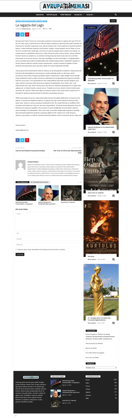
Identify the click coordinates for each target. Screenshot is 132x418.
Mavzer (88, 348)
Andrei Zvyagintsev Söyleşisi (94, 334)
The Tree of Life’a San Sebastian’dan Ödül (67, 152)
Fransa (88, 386)
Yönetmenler (65, 15)
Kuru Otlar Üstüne (91, 353)
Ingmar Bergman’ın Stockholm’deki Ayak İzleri (47, 203)
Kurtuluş (91, 256)
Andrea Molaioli (30, 21)
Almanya (88, 395)
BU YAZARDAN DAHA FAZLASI (39, 182)
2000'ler (24, 19)
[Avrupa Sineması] (66, 6)
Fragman (101, 352)
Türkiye (88, 389)
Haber (87, 383)
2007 (29, 19)
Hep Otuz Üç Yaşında (68, 202)
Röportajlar (52, 15)
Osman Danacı (26, 29)
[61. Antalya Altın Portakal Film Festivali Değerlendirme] (101, 292)
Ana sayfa (18, 19)
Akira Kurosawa (90, 343)
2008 (87, 398)
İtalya (44, 21)
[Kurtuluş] (101, 228)
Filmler (97, 357)
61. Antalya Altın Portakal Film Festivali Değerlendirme (99, 319)
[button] (115, 14)
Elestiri (39, 21)
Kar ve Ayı (89, 357)
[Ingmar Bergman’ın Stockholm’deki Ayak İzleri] (48, 193)
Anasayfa (40, 15)
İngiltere (88, 392)
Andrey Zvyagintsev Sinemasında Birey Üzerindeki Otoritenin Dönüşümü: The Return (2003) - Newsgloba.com (100, 336)
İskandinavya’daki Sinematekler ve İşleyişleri (24, 203)
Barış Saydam (92, 83)
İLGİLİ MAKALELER (22, 182)
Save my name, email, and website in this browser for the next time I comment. (41, 249)
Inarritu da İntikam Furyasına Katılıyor (30, 151)
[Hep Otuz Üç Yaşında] (71, 193)
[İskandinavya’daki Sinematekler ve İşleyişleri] (26, 193)
